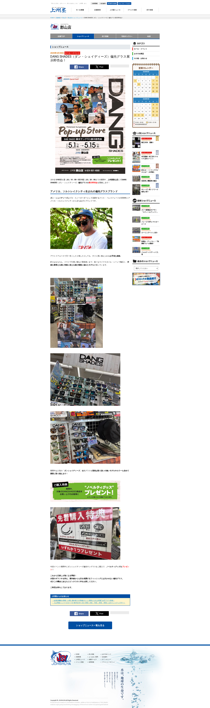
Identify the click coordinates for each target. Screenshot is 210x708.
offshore (82, 704)
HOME (77, 654)
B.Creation (62, 702)
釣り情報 (91, 654)
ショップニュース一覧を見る (90, 625)
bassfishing (67, 704)
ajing (61, 704)
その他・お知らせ (140, 58)
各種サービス (93, 659)
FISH (87, 702)
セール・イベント (140, 49)
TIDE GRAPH (104, 702)
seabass (53, 704)
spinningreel (99, 704)
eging (58, 704)
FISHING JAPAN (80, 702)
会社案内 (104, 657)
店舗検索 (78, 657)
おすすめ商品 (139, 54)
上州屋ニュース (80, 659)
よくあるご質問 (93, 657)
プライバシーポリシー (108, 662)
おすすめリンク (106, 654)
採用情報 (91, 662)
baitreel (105, 704)
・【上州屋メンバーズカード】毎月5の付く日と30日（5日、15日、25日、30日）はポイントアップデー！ (88, 603)
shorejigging (75, 704)
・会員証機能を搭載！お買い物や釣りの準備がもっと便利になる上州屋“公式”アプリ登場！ (83, 600)
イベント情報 (80, 662)
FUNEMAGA (94, 702)
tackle (90, 704)
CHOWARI (70, 702)
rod (94, 704)
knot (86, 704)
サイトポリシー (106, 659)
